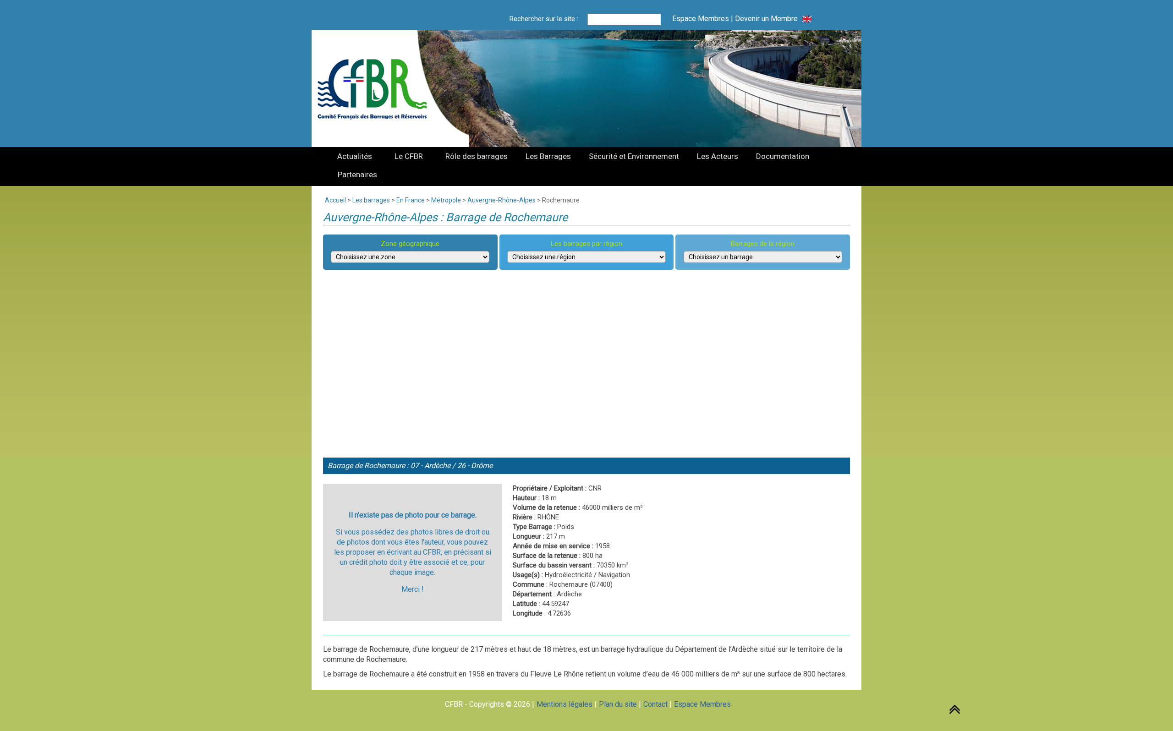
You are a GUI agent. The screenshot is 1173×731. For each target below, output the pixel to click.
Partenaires (357, 174)
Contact (655, 704)
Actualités (354, 156)
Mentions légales (564, 704)
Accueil (335, 200)
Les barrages (371, 200)
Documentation (782, 156)
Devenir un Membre (766, 18)
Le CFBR (409, 156)
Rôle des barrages (476, 156)
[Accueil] (378, 88)
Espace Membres (700, 18)
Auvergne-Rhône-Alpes (501, 200)
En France (410, 200)
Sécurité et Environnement (634, 156)
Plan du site (618, 704)
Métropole (446, 200)
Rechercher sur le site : (544, 19)
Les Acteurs (717, 156)
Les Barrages (548, 156)
